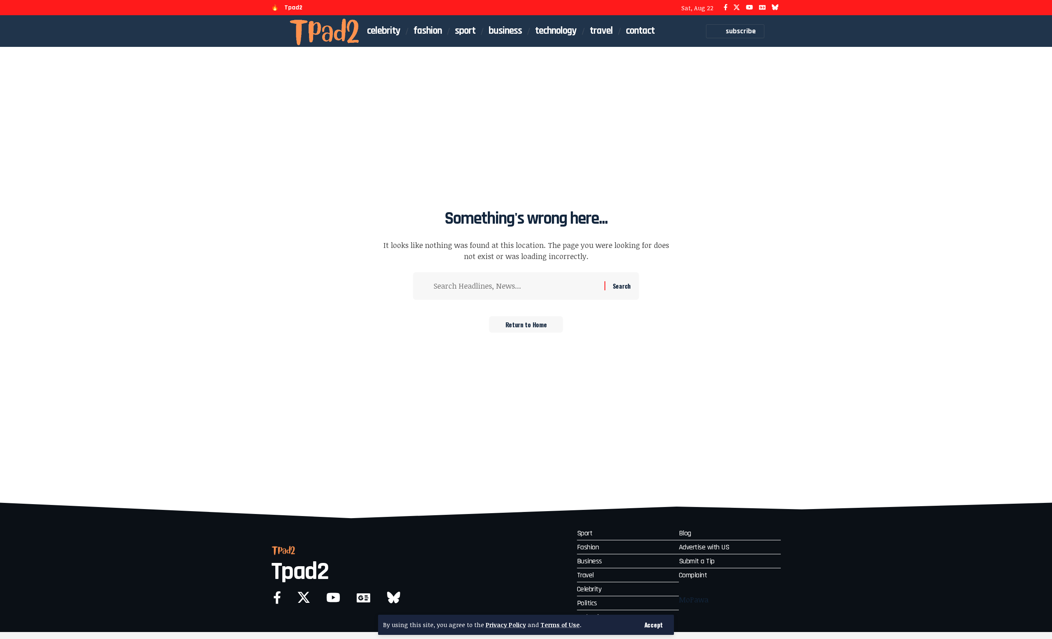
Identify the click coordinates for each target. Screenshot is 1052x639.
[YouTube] (749, 7)
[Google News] (762, 7)
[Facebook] (725, 7)
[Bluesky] (775, 7)
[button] (653, 625)
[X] (736, 7)
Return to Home (526, 324)
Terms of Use (560, 625)
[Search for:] (515, 286)
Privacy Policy (506, 625)
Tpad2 (293, 7)
